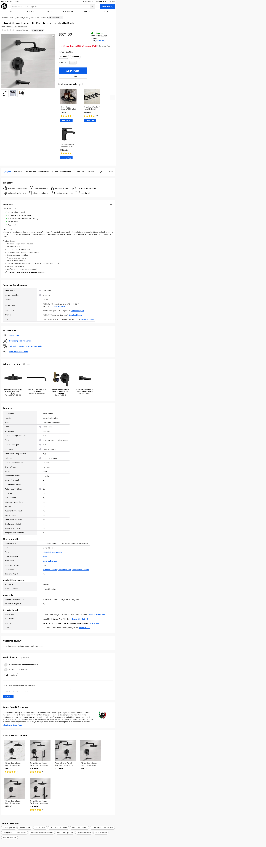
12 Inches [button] (75, 57)
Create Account (14, 1)
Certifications (30, 172)
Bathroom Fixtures (50, 570)
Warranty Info (14, 335)
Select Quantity (79, 63)
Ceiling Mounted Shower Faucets (14, 833)
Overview (18, 172)
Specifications (43, 172)
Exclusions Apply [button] (105, 46)
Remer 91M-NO (84, 628)
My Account (87, 1)
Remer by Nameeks (50, 561)
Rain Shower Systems (65, 833)
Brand (110, 172)
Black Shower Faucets (80, 570)
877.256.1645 (111, 1)
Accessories (67, 12)
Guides (55, 172)
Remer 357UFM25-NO (96, 615)
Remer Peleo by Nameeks (17, 27)
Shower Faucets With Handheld (42, 833)
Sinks (11, 12)
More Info (80, 172)
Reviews (91, 172)
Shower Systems (64, 570)
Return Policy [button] (100, 41)
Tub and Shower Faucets (52, 552)
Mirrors (86, 12)
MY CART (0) (107, 6)
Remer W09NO (94, 623)
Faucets (105, 12)
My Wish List (100, 1)
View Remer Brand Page (12, 725)
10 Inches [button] (63, 57)
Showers (49, 12)
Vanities (30, 12)
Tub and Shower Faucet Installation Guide (25, 346)
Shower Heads (40, 828)
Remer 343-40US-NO (80, 619)
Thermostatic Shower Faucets (102, 828)
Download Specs (58, 306)
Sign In (3, 1)
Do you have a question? (10, 177)
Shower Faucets (25, 828)
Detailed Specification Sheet (20, 341)
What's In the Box (67, 172)
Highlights (7, 172)
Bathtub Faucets (101, 833)
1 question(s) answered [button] (22, 30)
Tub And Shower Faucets (58, 828)
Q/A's (101, 172)
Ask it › (8, 696)
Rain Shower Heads (84, 833)
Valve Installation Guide (18, 352)
